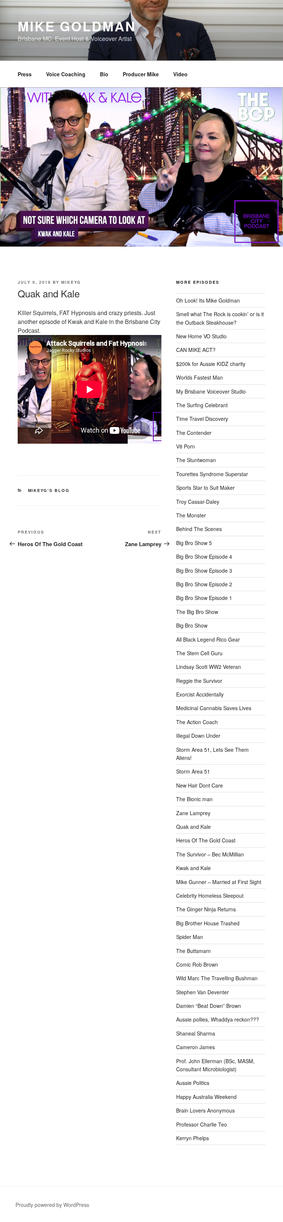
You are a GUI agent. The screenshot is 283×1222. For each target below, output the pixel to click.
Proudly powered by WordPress (52, 1204)
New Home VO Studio (201, 336)
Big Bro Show (191, 625)
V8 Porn (185, 446)
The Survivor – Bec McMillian (210, 854)
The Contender (194, 432)
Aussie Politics (192, 1082)
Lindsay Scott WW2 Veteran (208, 666)
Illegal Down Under (198, 735)
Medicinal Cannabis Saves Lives (213, 708)
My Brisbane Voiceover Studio (211, 391)
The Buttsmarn (193, 950)
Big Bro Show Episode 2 (204, 584)
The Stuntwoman (196, 460)
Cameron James (195, 1047)
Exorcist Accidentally (200, 694)
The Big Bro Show (197, 611)
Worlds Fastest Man (199, 377)
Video (180, 74)
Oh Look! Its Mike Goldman (208, 300)
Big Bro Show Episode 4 (204, 556)
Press (25, 74)
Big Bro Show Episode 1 (204, 597)
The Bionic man (194, 799)
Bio (104, 74)
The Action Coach (197, 722)
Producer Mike (141, 74)
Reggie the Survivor (199, 680)
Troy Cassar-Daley (197, 501)
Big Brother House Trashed (208, 923)
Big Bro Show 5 (194, 543)
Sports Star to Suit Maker (205, 487)
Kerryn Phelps (192, 1138)
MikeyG (71, 282)
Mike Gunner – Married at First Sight (218, 882)
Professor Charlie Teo (201, 1124)
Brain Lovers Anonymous (205, 1110)
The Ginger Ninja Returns (206, 909)
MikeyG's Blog (49, 490)
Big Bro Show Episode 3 (204, 570)
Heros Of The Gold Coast (205, 840)
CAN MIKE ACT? (196, 349)
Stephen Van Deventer (202, 992)
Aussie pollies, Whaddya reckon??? (217, 1019)
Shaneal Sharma (195, 1033)
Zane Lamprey (193, 813)
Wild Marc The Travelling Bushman (217, 978)
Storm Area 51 (193, 771)
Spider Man (189, 936)
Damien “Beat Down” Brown (208, 1005)
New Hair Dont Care (199, 785)
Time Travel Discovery (202, 418)
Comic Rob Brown (197, 964)
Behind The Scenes (199, 529)
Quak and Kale (193, 826)
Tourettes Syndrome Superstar (212, 474)
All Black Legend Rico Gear (208, 639)
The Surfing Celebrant (202, 405)
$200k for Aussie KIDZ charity (210, 363)
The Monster (191, 515)
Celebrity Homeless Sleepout (210, 895)
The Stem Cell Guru (199, 653)
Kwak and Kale (193, 868)
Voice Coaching (65, 74)
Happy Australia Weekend (206, 1096)
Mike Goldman (77, 25)
